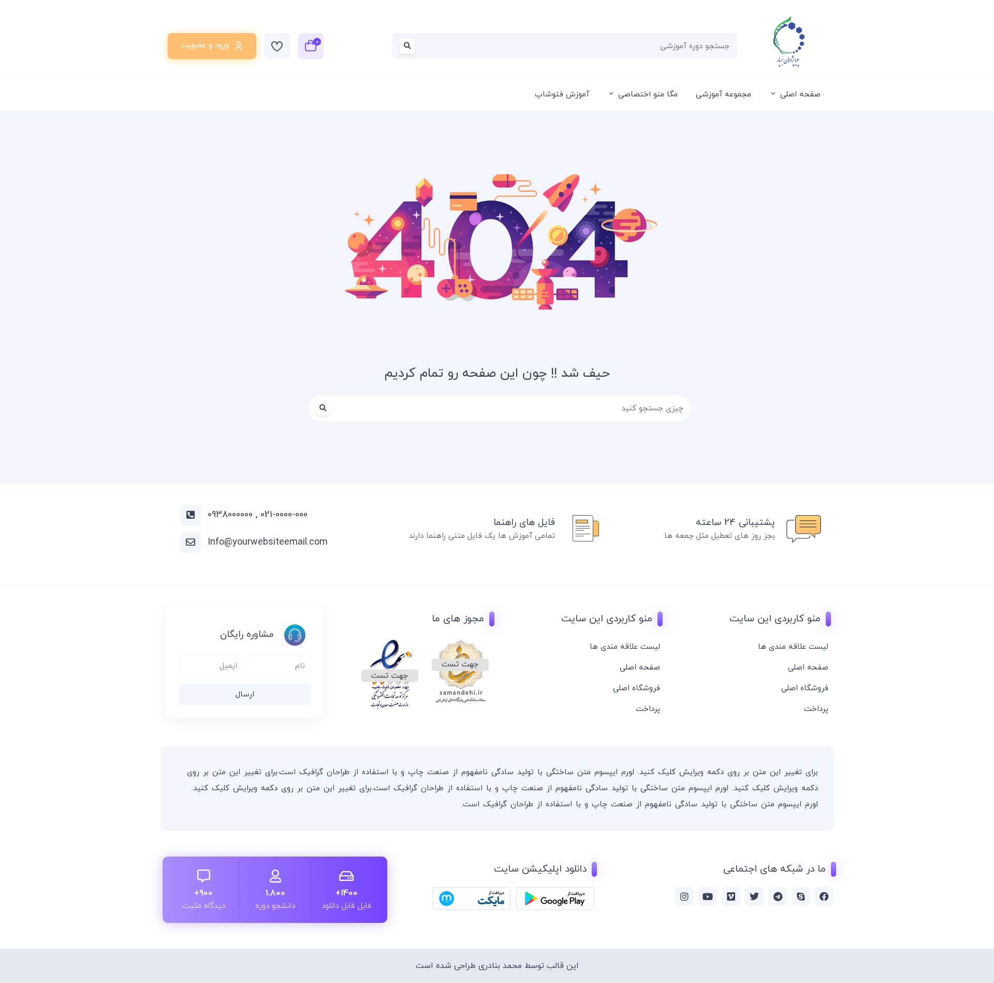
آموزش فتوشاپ (562, 94)
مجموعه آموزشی (723, 94)
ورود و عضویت (205, 45)
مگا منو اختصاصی (648, 94)
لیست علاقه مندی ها (793, 647)
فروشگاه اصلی (804, 688)
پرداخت (816, 709)
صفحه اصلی (800, 94)
